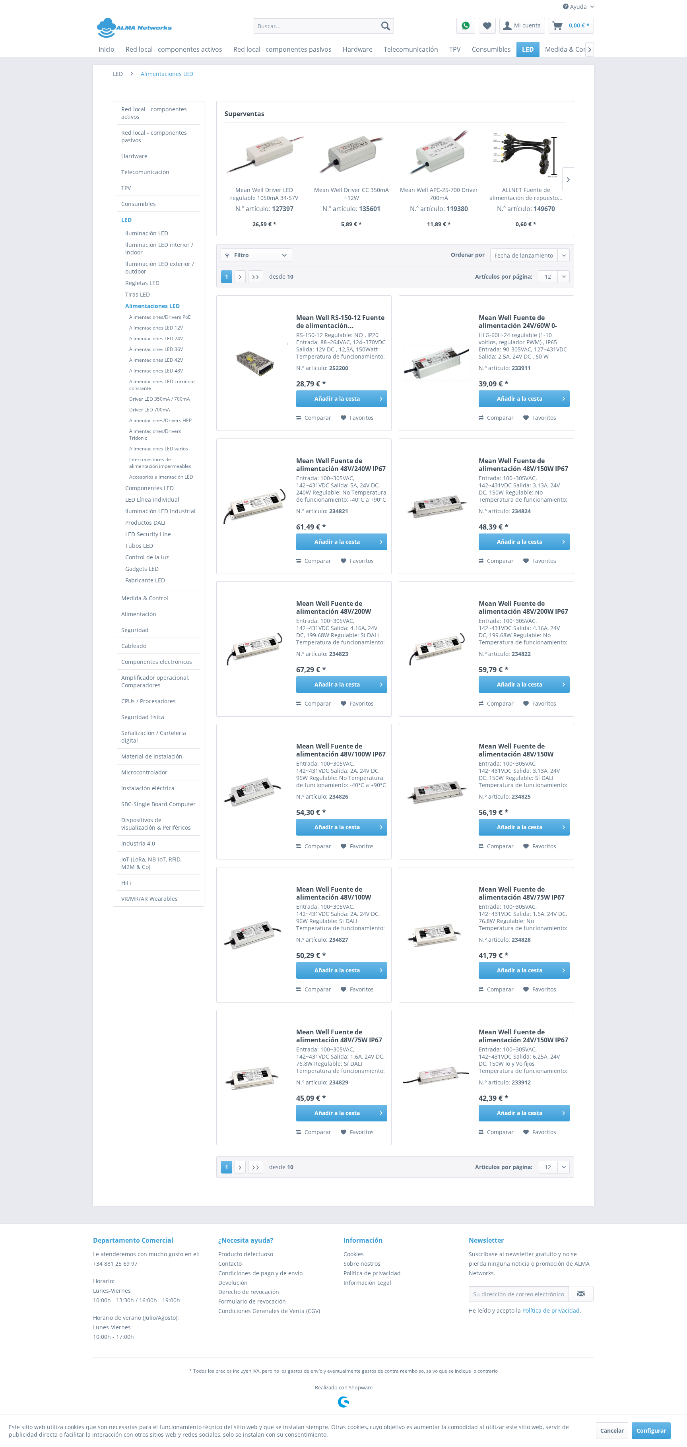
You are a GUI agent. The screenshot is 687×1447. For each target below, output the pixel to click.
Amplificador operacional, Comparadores (155, 681)
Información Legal (367, 1282)
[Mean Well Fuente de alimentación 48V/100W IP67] (254, 791)
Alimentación (138, 614)
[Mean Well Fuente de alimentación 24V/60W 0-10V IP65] (437, 363)
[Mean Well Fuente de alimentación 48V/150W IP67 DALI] (437, 791)
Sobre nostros (362, 1263)
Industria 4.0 (138, 843)
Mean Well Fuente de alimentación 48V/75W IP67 (522, 893)
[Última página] (255, 276)
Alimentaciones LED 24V (156, 338)
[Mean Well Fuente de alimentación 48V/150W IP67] (437, 506)
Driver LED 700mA (149, 409)
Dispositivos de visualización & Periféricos (156, 823)
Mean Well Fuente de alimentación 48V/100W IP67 (341, 750)
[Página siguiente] (240, 276)
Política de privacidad (372, 1273)
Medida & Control (144, 598)
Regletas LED (142, 283)
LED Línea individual (152, 499)
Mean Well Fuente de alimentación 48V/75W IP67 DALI (339, 1036)
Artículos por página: (503, 276)
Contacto (230, 1263)
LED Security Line (148, 534)
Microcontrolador (144, 772)
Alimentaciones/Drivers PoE (160, 317)
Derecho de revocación (248, 1292)
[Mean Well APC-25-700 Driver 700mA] (439, 154)
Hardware (134, 156)
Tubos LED (139, 545)
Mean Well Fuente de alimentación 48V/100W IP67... (333, 893)
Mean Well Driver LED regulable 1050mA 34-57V (264, 194)
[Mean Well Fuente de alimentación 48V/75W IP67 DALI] (254, 1077)
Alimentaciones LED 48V (156, 370)
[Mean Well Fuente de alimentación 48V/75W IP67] (437, 934)
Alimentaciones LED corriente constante (162, 385)
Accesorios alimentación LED (161, 476)
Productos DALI (145, 522)
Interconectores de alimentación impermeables (160, 462)
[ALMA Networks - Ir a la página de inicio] (134, 28)
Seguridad (135, 630)
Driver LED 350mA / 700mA (159, 399)
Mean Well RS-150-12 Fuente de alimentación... (340, 322)
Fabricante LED (145, 580)
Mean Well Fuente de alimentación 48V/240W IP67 (341, 465)
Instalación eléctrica (148, 788)
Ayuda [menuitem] (578, 6)
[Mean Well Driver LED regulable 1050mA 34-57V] (264, 154)
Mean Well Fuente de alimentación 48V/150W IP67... (516, 750)
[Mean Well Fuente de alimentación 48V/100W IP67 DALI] (254, 934)
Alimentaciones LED (152, 306)
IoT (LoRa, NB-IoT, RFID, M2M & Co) (151, 863)
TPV (126, 188)
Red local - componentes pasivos (154, 136)
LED (126, 219)
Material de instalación (151, 756)
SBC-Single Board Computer (158, 804)
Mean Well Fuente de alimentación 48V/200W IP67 (523, 607)
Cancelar (612, 1430)
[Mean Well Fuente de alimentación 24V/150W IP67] (437, 1077)
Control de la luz (147, 557)
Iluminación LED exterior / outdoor (159, 267)
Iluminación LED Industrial (160, 511)
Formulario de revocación (252, 1301)
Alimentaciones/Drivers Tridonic (155, 434)
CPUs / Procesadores (148, 701)
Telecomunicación (145, 172)
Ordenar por (468, 254)
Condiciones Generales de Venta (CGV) (269, 1311)
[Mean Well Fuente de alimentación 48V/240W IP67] (254, 506)
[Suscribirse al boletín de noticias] (581, 1294)
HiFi (126, 882)
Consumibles (138, 204)
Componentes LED (149, 488)
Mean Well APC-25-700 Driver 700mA (439, 194)
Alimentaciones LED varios (158, 448)
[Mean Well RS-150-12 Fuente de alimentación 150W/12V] (254, 363)
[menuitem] (324, 26)
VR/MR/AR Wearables (149, 898)
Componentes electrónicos (156, 661)
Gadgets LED (142, 568)
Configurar (651, 1430)
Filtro (241, 255)
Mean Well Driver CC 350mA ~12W (351, 194)
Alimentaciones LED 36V (156, 349)
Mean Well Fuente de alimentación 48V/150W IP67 (523, 465)
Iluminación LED (146, 233)
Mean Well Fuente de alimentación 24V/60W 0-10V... (518, 322)
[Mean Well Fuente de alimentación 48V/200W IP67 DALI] (254, 649)
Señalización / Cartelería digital (153, 736)
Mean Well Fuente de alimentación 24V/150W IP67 (523, 1036)
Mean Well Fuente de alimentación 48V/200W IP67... (333, 607)
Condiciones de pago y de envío (260, 1273)
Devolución (233, 1282)
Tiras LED (137, 294)
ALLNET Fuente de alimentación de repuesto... (526, 194)
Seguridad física (142, 717)
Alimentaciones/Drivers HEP (160, 420)
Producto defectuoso (245, 1254)
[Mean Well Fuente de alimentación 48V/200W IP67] (437, 649)
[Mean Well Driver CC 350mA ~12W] (352, 154)
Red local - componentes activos (154, 112)
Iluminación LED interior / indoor (159, 248)
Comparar (317, 417)
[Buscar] (385, 26)
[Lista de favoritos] (487, 26)
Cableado (133, 646)
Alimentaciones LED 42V (156, 360)
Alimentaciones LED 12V (156, 327)
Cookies (354, 1254)
